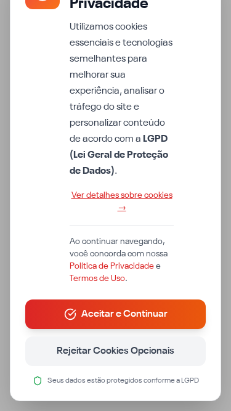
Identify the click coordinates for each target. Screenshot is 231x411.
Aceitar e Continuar (124, 314)
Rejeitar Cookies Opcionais (115, 351)
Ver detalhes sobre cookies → (121, 201)
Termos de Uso (97, 278)
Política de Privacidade (112, 266)
